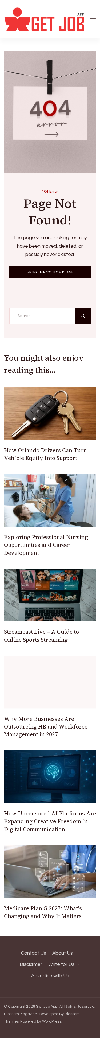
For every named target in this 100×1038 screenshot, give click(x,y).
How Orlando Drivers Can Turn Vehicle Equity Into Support (45, 454)
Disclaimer (31, 964)
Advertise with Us (50, 975)
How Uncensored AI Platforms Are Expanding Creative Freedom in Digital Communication (50, 821)
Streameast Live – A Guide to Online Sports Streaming (41, 635)
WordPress (52, 1021)
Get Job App (46, 1006)
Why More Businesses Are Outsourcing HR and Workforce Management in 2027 (45, 726)
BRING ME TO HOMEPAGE (50, 272)
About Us (62, 953)
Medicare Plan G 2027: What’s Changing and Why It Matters (43, 912)
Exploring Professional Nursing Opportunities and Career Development (46, 545)
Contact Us (33, 953)
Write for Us (61, 964)
